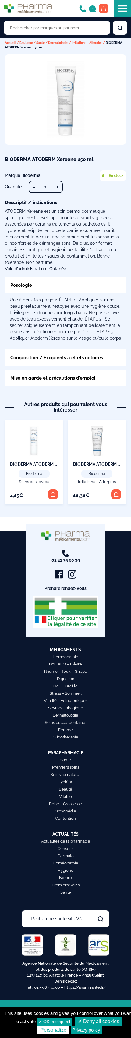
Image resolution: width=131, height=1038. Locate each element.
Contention (65, 818)
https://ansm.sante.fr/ (85, 987)
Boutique (26, 42)
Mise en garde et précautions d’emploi (52, 377)
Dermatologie (58, 42)
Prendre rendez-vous (65, 588)
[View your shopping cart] (103, 8)
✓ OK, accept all (54, 1021)
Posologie (21, 285)
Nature (65, 877)
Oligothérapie (65, 737)
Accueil (10, 42)
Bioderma (34, 474)
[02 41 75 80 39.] (82, 8)
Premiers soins (65, 767)
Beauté (65, 789)
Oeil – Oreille (65, 686)
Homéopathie (65, 656)
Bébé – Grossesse (65, 803)
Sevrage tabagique (65, 708)
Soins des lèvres (34, 481)
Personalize (53, 1030)
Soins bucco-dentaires (65, 722)
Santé (40, 42)
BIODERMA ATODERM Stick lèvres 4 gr (48, 464)
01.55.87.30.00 (47, 987)
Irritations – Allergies (87, 42)
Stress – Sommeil (66, 693)
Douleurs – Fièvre (65, 664)
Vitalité (65, 796)
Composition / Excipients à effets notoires (56, 357)
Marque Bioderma (23, 175)
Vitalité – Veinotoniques (65, 700)
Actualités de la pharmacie (65, 841)
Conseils (65, 848)
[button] (53, 494)
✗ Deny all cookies (98, 1021)
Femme (65, 730)
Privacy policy (86, 1030)
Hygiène (65, 782)
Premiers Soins (66, 885)
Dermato (66, 856)
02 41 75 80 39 (65, 560)
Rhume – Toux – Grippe (65, 671)
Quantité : (14, 186)
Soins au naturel (65, 774)
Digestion (65, 678)
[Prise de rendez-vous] (92, 8)
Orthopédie (65, 811)
